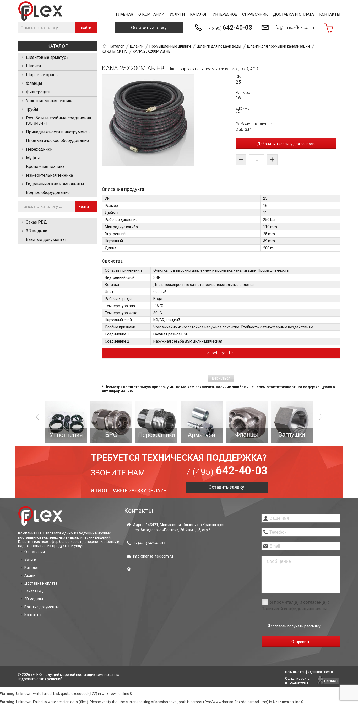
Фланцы (34, 83)
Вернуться (221, 378)
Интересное (225, 14)
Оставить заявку (149, 27)
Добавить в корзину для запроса (286, 144)
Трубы (32, 109)
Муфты (33, 157)
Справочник (255, 14)
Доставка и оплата (293, 14)
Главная (124, 14)
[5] (247, 422)
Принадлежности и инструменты (58, 131)
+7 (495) (229, 27)
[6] (292, 422)
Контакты (329, 14)
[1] (66, 422)
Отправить (300, 642)
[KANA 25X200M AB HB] (148, 120)
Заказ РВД (36, 222)
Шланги (33, 66)
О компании (151, 14)
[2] (111, 422)
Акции (29, 575)
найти (86, 27)
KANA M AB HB (114, 52)
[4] (202, 422)
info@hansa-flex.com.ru (295, 27)
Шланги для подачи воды (219, 46)
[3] (156, 422)
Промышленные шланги (170, 46)
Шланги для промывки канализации (278, 46)
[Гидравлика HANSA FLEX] (40, 11)
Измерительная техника (49, 175)
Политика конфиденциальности (309, 672)
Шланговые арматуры (48, 57)
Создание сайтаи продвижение (297, 680)
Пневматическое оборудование (57, 140)
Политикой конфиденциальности (294, 608)
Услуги (177, 14)
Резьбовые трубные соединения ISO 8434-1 (58, 120)
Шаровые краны (42, 74)
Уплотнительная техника (49, 100)
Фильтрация (38, 92)
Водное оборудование (48, 192)
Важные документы (46, 239)
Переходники (39, 149)
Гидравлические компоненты (55, 183)
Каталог (198, 14)
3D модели (36, 230)
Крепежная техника (45, 166)
